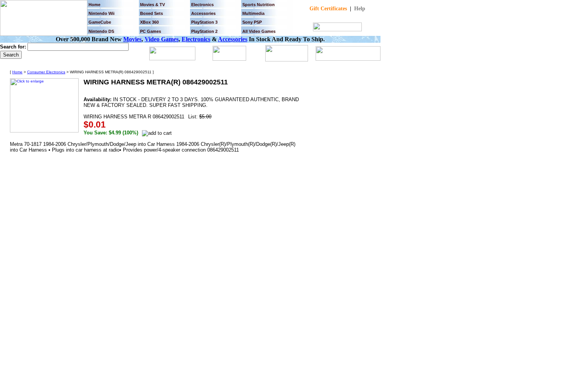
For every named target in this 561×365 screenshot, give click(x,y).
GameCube (100, 22)
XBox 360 (149, 22)
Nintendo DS (101, 31)
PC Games (150, 31)
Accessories (232, 39)
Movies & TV (152, 4)
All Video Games (259, 31)
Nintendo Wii (101, 13)
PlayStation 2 (204, 31)
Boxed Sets (151, 13)
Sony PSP (252, 22)
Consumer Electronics (46, 72)
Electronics (202, 4)
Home (94, 4)
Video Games (162, 39)
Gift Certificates (328, 8)
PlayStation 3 (204, 22)
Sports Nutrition (258, 4)
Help (359, 8)
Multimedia (253, 13)
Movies (132, 39)
